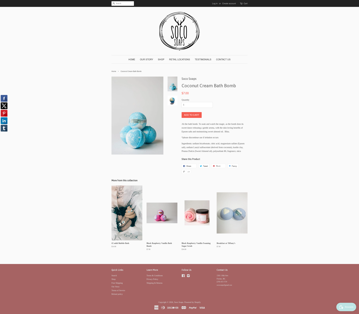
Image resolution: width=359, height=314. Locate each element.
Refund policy (117, 294)
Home (131, 59)
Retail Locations (179, 59)
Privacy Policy (152, 279)
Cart (246, 3)
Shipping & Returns (154, 283)
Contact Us (223, 59)
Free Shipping (117, 283)
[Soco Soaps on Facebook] (183, 276)
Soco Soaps (178, 302)
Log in (215, 3)
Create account (229, 3)
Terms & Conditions (155, 276)
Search (114, 276)
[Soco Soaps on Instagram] (188, 276)
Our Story (146, 59)
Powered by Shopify (192, 302)
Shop (161, 59)
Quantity (185, 100)
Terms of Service (118, 290)
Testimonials (203, 59)
